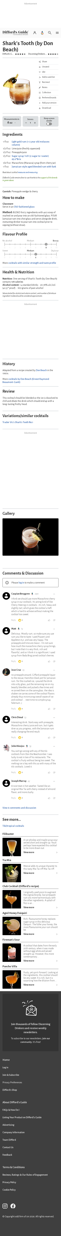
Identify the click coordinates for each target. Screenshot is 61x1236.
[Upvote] (49, 620)
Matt (13, 628)
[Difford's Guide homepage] (16, 33)
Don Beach (41, 370)
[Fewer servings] (26, 122)
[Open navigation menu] (57, 33)
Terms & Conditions (14, 1167)
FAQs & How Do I (11, 1110)
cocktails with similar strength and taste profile (32, 263)
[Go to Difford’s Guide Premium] (42, 33)
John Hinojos (17, 746)
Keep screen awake (49, 119)
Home (6, 1059)
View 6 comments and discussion (19, 808)
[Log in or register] (34, 33)
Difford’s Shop (10, 1090)
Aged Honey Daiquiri (15, 913)
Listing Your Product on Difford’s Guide (22, 1117)
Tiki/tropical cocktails (13, 826)
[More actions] (54, 594)
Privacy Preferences (12, 1082)
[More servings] (34, 122)
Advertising (8, 1125)
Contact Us (8, 1147)
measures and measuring (28, 172)
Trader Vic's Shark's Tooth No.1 (18, 422)
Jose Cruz (16, 670)
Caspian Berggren (20, 593)
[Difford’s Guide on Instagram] (6, 1207)
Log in (5, 1067)
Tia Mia (7, 860)
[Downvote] (54, 620)
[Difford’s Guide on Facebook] (14, 1207)
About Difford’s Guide (15, 1102)
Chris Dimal (17, 717)
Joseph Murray (18, 781)
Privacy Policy (9, 1182)
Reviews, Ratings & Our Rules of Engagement (25, 1175)
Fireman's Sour (11, 939)
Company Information (14, 1132)
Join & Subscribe (11, 1075)
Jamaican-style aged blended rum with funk (34, 166)
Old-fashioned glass (24, 207)
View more (28, 852)
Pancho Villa (10, 966)
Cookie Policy (9, 1190)
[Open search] (49, 33)
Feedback (7, 1155)
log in (21, 582)
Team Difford (9, 1140)
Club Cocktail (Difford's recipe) (21, 886)
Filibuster (8, 833)
